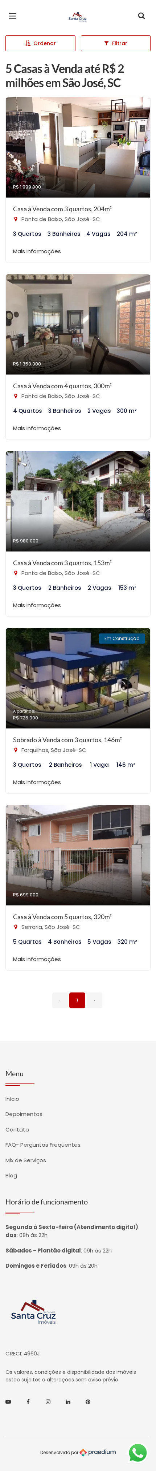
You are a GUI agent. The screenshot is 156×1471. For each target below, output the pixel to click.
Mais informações (37, 251)
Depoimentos (23, 1114)
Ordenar (44, 43)
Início (12, 1099)
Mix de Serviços (25, 1160)
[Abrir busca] (141, 16)
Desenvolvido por (59, 1452)
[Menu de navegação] (14, 16)
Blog (11, 1175)
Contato (17, 1129)
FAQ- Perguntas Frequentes (43, 1144)
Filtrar (119, 43)
